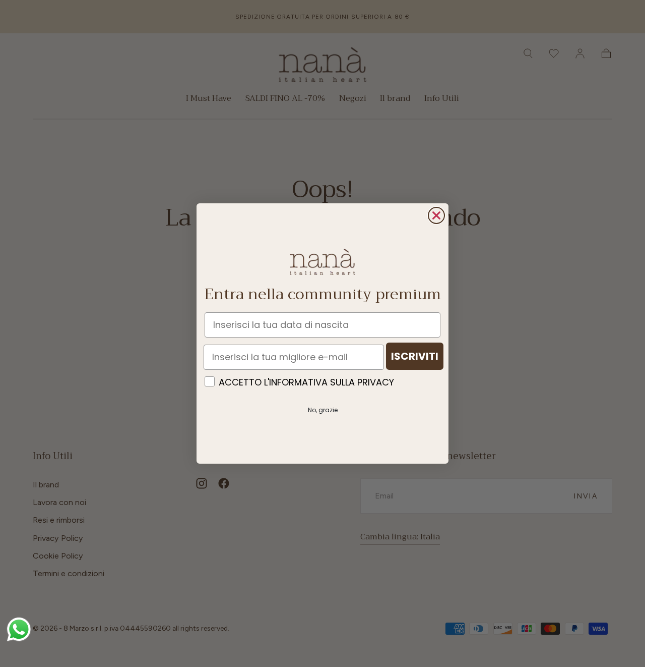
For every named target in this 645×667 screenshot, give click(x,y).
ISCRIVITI (414, 356)
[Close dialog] (436, 215)
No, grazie (323, 410)
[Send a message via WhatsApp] (19, 629)
